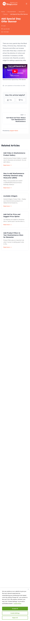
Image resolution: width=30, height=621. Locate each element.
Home (3, 11)
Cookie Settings (15, 613)
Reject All (15, 617)
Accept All (15, 608)
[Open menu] (27, 4)
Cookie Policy (17, 603)
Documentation (11, 11)
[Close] (28, 589)
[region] (15, 604)
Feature (5, 14)
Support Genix (14, 130)
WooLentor (22, 11)
